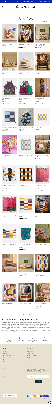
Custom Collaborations (33, 355)
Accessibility (46, 398)
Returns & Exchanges (8, 355)
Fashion (29, 13)
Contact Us (6, 351)
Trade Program (31, 353)
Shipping (5, 353)
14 (26, 314)
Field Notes (5, 376)
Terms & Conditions (34, 398)
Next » (30, 314)
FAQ (4, 361)
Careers (5, 372)
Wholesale (30, 351)
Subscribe (38, 381)
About (40, 13)
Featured (12, 13)
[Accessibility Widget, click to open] (49, 402)
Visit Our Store (6, 368)
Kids (35, 13)
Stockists (5, 374)
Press (28, 357)
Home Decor (21, 13)
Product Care (6, 357)
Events (4, 370)
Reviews (5, 359)
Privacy (41, 398)
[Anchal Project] (26, 7)
